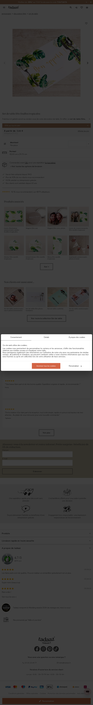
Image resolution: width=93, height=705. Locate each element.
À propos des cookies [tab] (77, 337)
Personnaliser (74, 366)
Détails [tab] (46, 337)
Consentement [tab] (16, 337)
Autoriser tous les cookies (46, 366)
